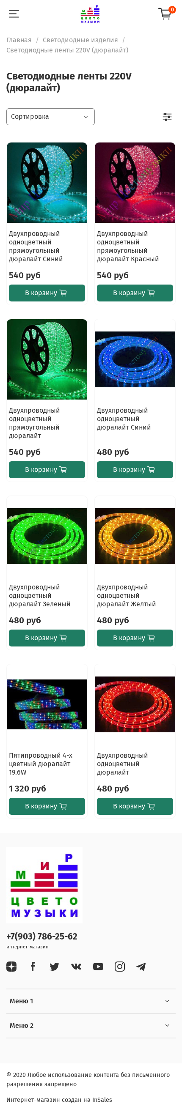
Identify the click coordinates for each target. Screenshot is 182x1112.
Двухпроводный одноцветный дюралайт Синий (124, 418)
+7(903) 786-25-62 (41, 936)
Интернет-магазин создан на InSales (59, 1100)
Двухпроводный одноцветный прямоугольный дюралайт (34, 423)
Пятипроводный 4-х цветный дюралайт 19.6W (40, 763)
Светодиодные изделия (80, 40)
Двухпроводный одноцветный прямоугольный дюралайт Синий (36, 246)
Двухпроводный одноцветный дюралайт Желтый (126, 595)
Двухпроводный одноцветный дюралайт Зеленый (40, 595)
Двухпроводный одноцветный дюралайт (122, 763)
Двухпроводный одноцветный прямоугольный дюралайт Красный (128, 246)
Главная (19, 40)
